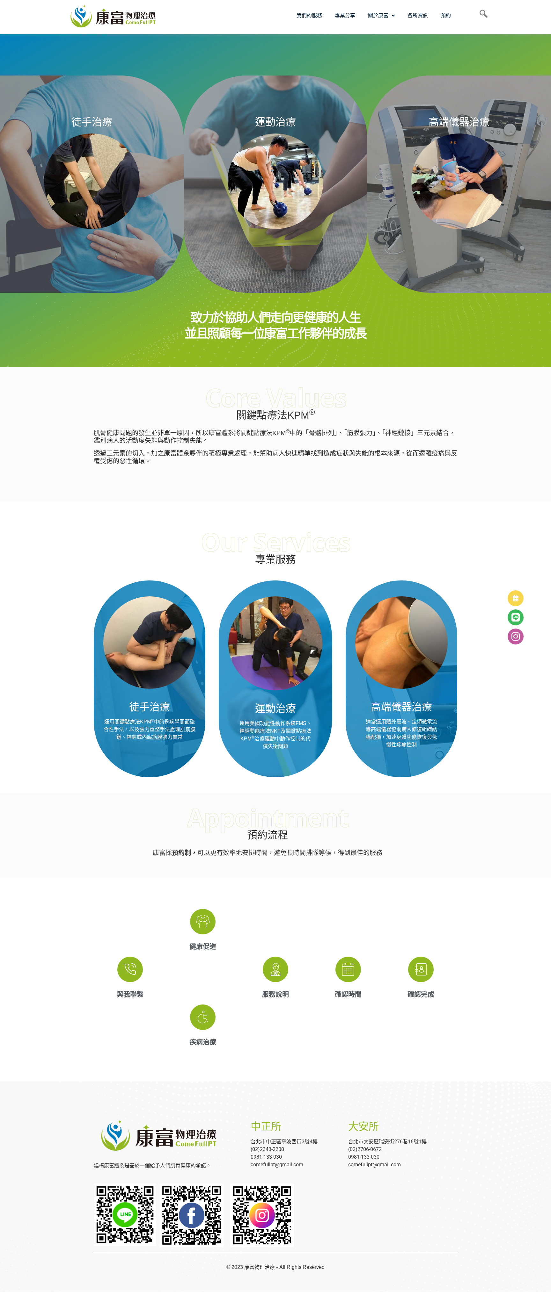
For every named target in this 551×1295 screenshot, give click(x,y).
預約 (446, 15)
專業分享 (345, 15)
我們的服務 (309, 15)
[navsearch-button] (481, 15)
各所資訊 (418, 15)
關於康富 (378, 15)
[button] (516, 636)
